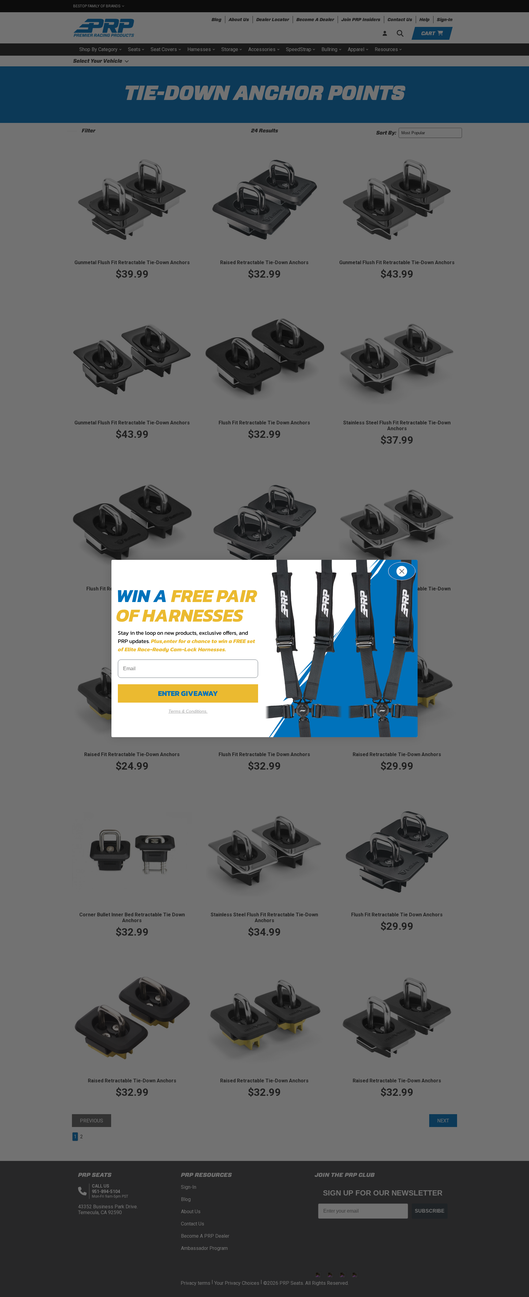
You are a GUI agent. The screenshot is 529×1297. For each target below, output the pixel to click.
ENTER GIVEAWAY (188, 693)
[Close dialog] (401, 571)
